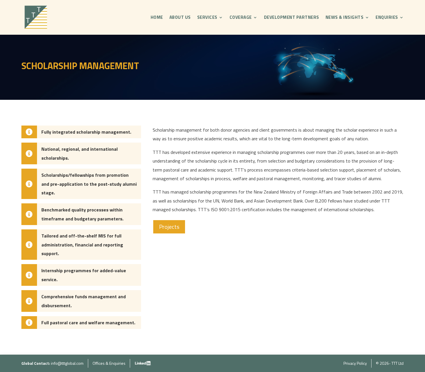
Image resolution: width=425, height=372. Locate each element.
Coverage (241, 17)
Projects (169, 226)
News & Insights (345, 17)
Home (157, 17)
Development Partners (291, 17)
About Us (180, 17)
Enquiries (387, 17)
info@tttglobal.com (67, 363)
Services (207, 17)
